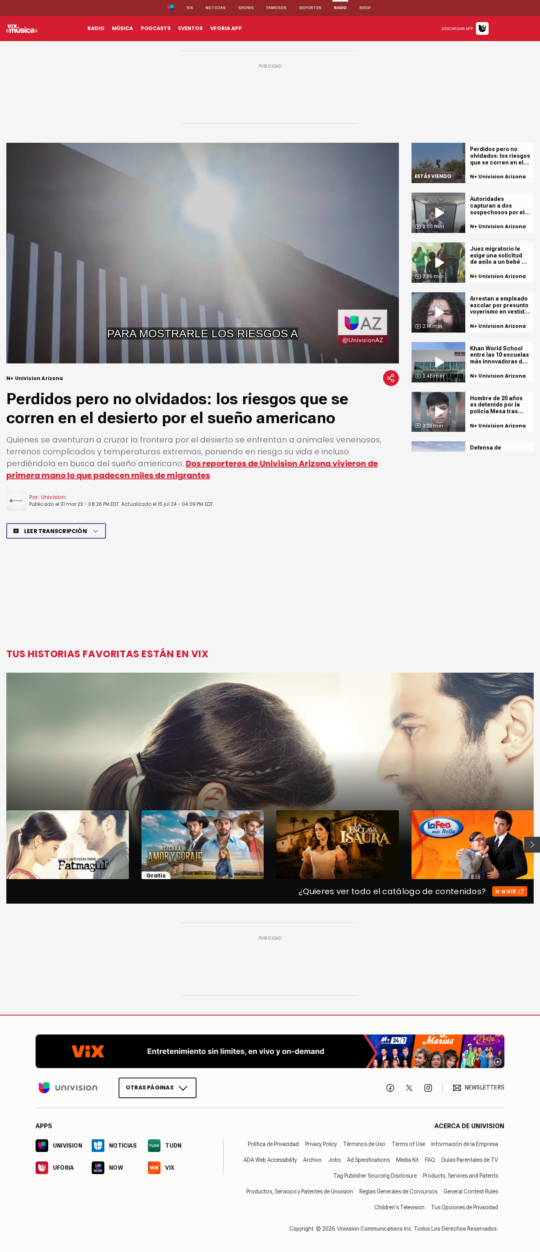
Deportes (310, 8)
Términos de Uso (364, 1144)
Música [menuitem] (122, 28)
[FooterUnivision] (68, 1088)
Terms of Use (408, 1144)
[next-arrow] (532, 845)
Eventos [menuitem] (190, 28)
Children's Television (399, 1207)
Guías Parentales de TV (469, 1160)
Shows (246, 8)
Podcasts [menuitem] (156, 28)
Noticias (216, 8)
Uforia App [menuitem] (226, 28)
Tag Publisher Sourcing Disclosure (375, 1176)
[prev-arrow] (1, 845)
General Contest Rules (471, 1191)
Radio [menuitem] (95, 28)
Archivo (312, 1160)
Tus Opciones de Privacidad (464, 1207)
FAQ (430, 1160)
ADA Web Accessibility (270, 1160)
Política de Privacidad (273, 1144)
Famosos (276, 8)
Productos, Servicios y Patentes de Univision (299, 1191)
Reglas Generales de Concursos (398, 1191)
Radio (340, 8)
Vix (190, 8)
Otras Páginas (150, 1087)
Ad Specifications (368, 1160)
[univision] (21, 28)
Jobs (334, 1160)
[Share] (391, 378)
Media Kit (407, 1160)
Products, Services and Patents (460, 1176)
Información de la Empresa (464, 1144)
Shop (365, 8)
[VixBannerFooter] (270, 1051)
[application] (202, 253)
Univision (53, 497)
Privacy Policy (321, 1144)
